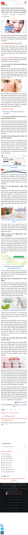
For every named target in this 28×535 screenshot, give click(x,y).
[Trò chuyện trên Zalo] (2, 525)
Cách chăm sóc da (7, 465)
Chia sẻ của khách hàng (8, 471)
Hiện (20, 43)
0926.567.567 (18, 491)
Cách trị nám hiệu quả (7, 458)
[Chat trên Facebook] (2, 528)
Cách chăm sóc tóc (7, 467)
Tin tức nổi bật (6, 454)
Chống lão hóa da (6, 462)
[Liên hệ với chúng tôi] (2, 532)
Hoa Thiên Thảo (5, 16)
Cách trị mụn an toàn (7, 460)
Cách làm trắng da (6, 456)
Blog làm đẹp (7, 451)
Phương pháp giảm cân (8, 469)
